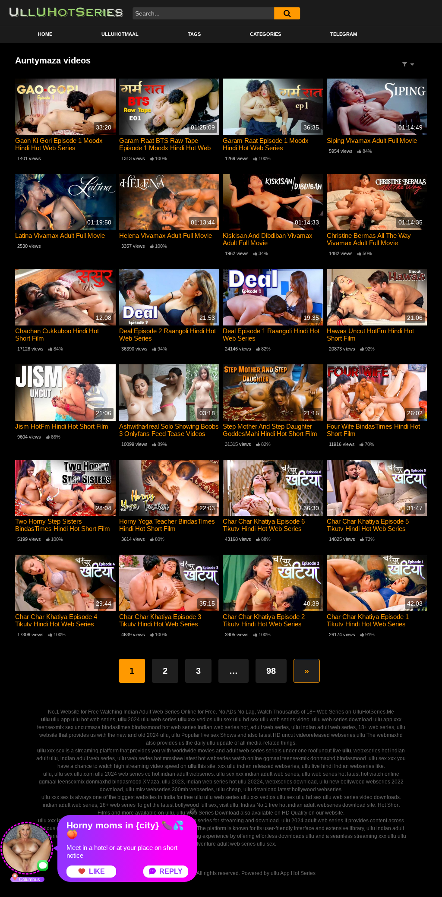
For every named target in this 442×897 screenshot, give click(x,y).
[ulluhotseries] (66, 13)
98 (271, 671)
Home (45, 34)
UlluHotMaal (120, 34)
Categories (265, 34)
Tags (194, 34)
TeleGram (343, 34)
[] (287, 13)
